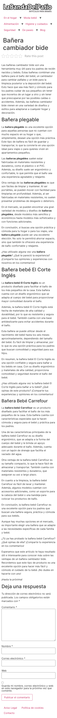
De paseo (27, 30)
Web (4, 670)
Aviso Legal (10, 707)
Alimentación (11, 23)
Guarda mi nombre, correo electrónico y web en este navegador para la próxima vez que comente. (27, 688)
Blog (42, 30)
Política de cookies (32, 707)
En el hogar (10, 17)
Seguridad (10, 30)
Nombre (7, 646)
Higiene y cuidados (37, 23)
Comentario (9, 607)
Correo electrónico (13, 658)
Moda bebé (30, 17)
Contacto (9, 712)
